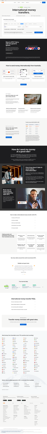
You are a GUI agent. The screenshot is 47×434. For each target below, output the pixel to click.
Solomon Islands (37, 363)
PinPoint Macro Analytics (35, 137)
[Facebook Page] (31, 397)
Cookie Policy (4, 432)
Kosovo (15, 349)
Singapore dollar (27, 383)
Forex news (15, 417)
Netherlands (36, 354)
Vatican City (15, 370)
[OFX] (3, 2)
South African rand (38, 383)
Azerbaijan (36, 335)
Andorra (4, 335)
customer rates (18, 154)
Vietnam (26, 370)
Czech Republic (37, 340)
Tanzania (15, 366)
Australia (15, 335)
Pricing (3, 420)
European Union (37, 342)
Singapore (4, 363)
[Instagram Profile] (38, 397)
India (3, 347)
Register (43, 2)
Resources (23, 2)
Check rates (27, 2)
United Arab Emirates (27, 368)
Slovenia (26, 363)
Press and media (25, 418)
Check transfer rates (26, 406)
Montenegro (15, 354)
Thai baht (37, 380)
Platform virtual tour (16, 406)
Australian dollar (5, 380)
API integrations (25, 417)
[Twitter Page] (34, 397)
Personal (6, 0)
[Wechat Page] (35, 397)
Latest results (35, 417)
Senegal (25, 361)
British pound (5, 382)
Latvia (36, 349)
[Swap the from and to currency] (23, 27)
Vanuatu (4, 370)
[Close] (22, 430)
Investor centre (36, 416)
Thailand (26, 366)
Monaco (4, 354)
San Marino (4, 361)
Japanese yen (27, 382)
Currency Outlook (15, 416)
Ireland (25, 347)
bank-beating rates (8, 49)
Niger (25, 356)
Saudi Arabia (15, 361)
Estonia (25, 342)
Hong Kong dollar (16, 382)
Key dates (35, 418)
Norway (36, 356)
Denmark (4, 342)
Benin (25, 337)
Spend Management (5, 416)
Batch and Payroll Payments (6, 418)
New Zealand (15, 356)
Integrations (4, 419)
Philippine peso (16, 383)
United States (37, 368)
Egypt (14, 342)
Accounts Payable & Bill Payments (6, 417)
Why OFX (19, 2)
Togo (36, 366)
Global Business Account (5, 406)
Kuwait (25, 349)
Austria (25, 335)
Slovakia (15, 363)
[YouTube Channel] (37, 397)
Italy (35, 347)
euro (26, 380)
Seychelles (36, 361)
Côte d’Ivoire (15, 340)
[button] (9, 23)
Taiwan (4, 366)
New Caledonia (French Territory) (7, 356)
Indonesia (15, 347)
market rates (12, 156)
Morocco (26, 354)
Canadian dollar (16, 380)
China (3, 340)
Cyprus (25, 340)
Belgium (15, 337)
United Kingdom (16, 368)
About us (35, 406)
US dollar (37, 382)
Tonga (4, 368)
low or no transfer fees (22, 155)
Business (3, 0)
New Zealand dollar (6, 383)
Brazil (36, 337)
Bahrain (4, 337)
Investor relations (36, 419)
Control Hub (4, 415)
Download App (4, 421)
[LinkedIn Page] (32, 397)
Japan (4, 349)
